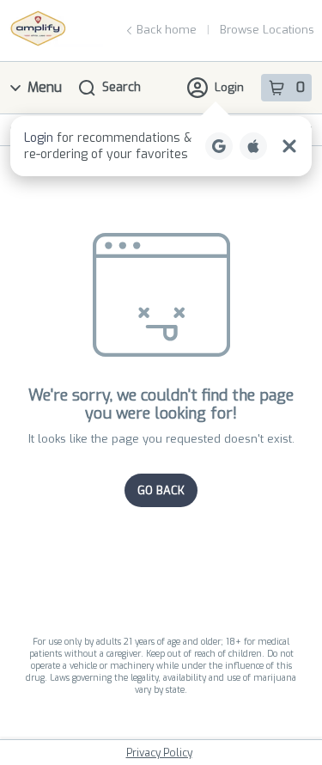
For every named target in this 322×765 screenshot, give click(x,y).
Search (121, 87)
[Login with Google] (219, 146)
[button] (161, 146)
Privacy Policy (159, 753)
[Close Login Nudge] (289, 146)
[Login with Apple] (253, 146)
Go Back (161, 490)
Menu (44, 87)
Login (229, 87)
